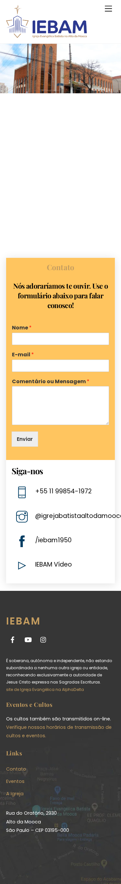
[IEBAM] (46, 35)
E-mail (23, 354)
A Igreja (15, 793)
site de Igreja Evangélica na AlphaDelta (45, 689)
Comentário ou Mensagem (50, 381)
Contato (16, 769)
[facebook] (12, 639)
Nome (22, 328)
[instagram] (43, 639)
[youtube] (28, 639)
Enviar (25, 439)
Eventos (15, 781)
